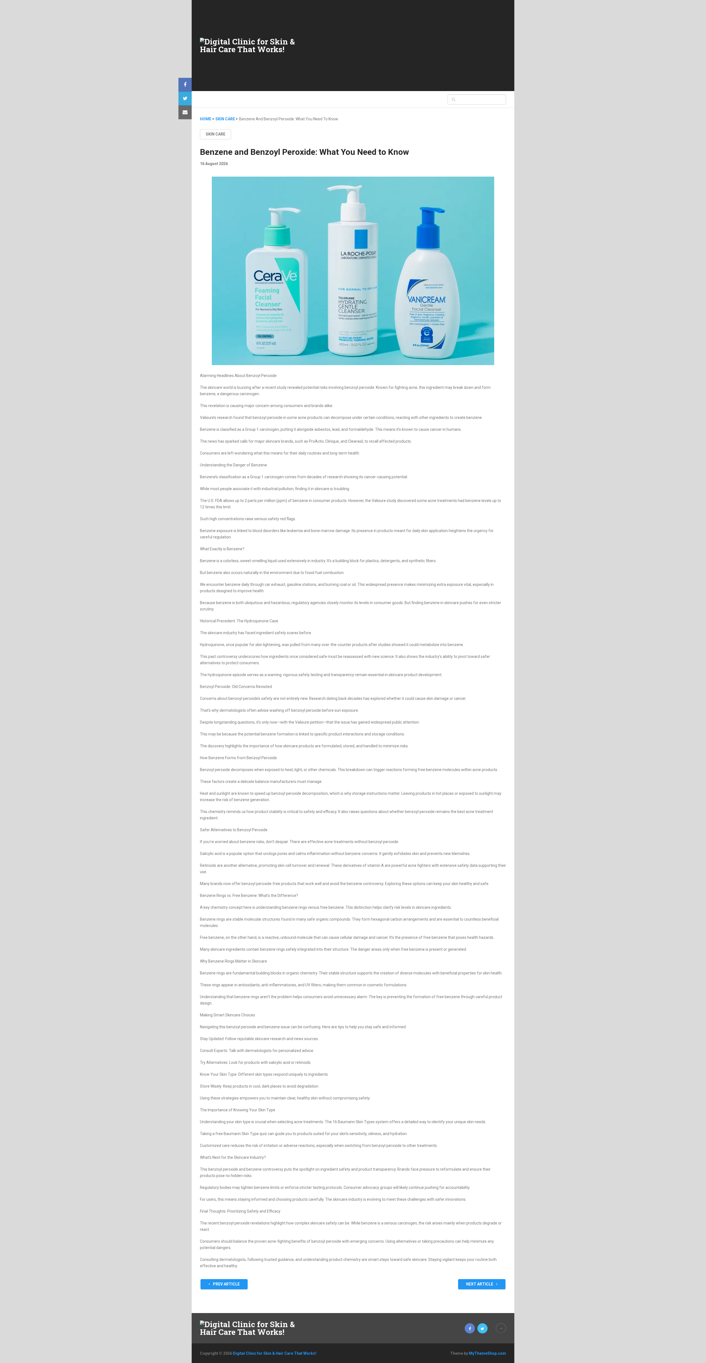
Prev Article (226, 1284)
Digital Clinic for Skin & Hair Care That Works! (274, 1353)
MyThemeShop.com (487, 1353)
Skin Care (215, 134)
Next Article (480, 1284)
